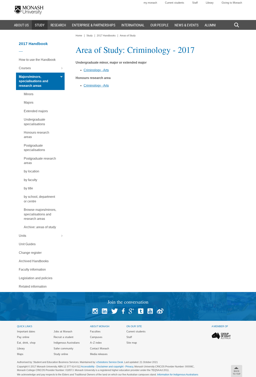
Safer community (63, 348)
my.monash (150, 2)
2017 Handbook (33, 44)
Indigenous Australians (67, 342)
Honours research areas (36, 135)
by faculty (30, 180)
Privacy (129, 366)
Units (22, 235)
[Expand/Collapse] (60, 68)
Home (79, 35)
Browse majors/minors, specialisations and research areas (40, 214)
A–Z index (96, 342)
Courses (25, 68)
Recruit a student (63, 337)
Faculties (95, 331)
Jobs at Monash (63, 331)
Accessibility (87, 366)
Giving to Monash (232, 2)
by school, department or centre (39, 199)
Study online (61, 354)
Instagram (95, 311)
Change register (30, 252)
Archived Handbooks (34, 261)
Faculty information (32, 269)
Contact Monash (99, 348)
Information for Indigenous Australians (177, 374)
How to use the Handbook (37, 59)
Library (210, 2)
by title (28, 188)
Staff (195, 2)
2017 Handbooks (106, 35)
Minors (28, 94)
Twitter (114, 311)
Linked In (104, 311)
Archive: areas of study (40, 227)
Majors (28, 102)
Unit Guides (27, 244)
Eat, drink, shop (26, 342)
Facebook (123, 311)
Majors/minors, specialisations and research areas (33, 81)
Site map (131, 342)
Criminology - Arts (96, 70)
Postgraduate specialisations (34, 148)
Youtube (150, 311)
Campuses (96, 337)
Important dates (26, 331)
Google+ (131, 311)
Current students (174, 2)
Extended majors (36, 111)
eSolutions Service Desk (109, 362)
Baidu (160, 311)
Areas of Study (128, 35)
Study (89, 35)
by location (31, 171)
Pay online (23, 337)
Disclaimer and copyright (109, 366)
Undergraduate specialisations (34, 122)
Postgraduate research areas (40, 161)
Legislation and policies (35, 278)
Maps (20, 354)
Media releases (99, 354)
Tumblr (140, 311)
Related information (33, 286)
